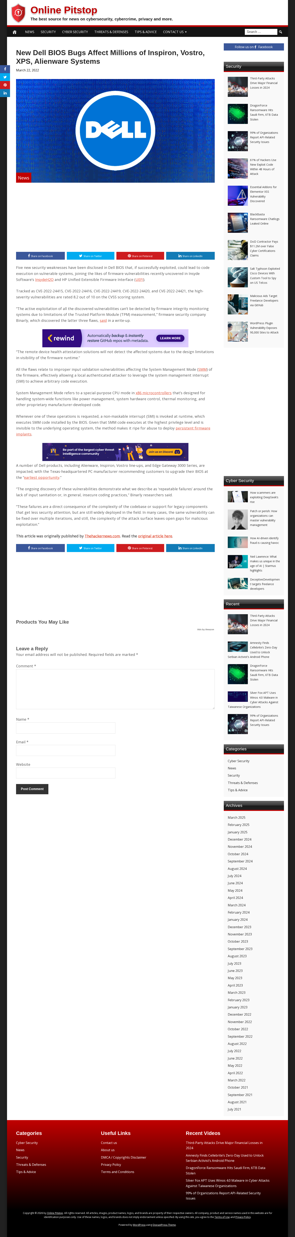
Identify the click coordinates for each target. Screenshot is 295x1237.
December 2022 (239, 1014)
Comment (26, 666)
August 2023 (237, 956)
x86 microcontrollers (154, 392)
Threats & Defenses (111, 32)
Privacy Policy (111, 1164)
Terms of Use (222, 1217)
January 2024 (237, 919)
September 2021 (240, 1095)
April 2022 (235, 1073)
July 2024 (234, 876)
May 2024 (235, 890)
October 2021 (238, 1087)
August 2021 (237, 1102)
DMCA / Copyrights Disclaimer (123, 1157)
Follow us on (254, 47)
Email (22, 742)
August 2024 (237, 868)
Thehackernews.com (102, 536)
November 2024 (240, 846)
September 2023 (240, 949)
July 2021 (234, 1109)
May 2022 (235, 1065)
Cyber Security (75, 32)
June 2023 (235, 971)
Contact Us (173, 32)
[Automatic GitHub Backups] (115, 345)
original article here (155, 536)
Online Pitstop (64, 10)
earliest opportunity (41, 477)
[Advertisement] (115, 218)
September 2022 (240, 1036)
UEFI (139, 279)
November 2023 (240, 934)
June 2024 (235, 883)
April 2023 (235, 985)
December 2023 (239, 927)
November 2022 (240, 1022)
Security (48, 32)
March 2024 (236, 905)
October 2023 (238, 941)
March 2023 (236, 992)
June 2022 (235, 1058)
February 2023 (238, 1000)
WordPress (139, 1225)
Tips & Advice (146, 32)
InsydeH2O (44, 279)
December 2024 (239, 839)
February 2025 (238, 825)
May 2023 (235, 978)
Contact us (109, 1143)
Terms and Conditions (117, 1172)
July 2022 (234, 1051)
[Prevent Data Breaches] (115, 459)
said (103, 320)
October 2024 (238, 854)
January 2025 (237, 832)
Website (23, 764)
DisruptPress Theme (164, 1225)
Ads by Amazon (205, 629)
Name (22, 719)
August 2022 (237, 1043)
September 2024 (240, 861)
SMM (202, 369)
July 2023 (234, 963)
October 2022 (238, 1029)
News (29, 32)
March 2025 (236, 817)
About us (108, 1150)
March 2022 (236, 1080)
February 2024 (238, 912)
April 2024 (235, 898)
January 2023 (237, 1007)
